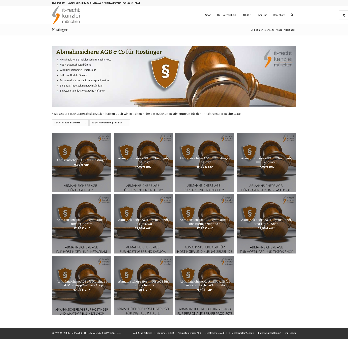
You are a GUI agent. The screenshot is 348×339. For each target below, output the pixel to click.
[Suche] (292, 15)
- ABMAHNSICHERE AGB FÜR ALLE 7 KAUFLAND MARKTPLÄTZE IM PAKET (103, 3)
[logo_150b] (67, 15)
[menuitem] (208, 15)
